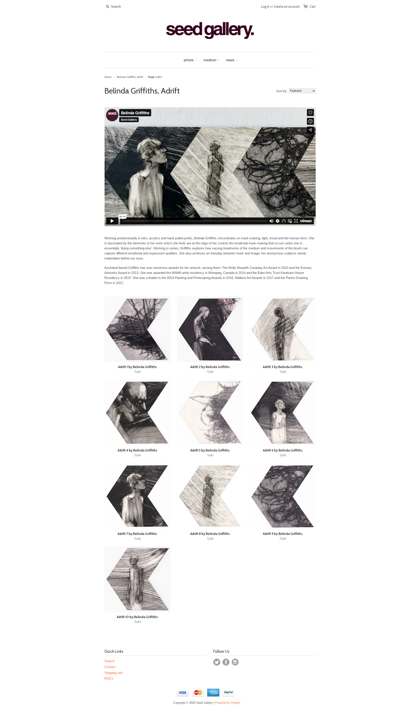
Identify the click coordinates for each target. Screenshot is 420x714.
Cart (313, 7)
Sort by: (281, 91)
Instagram (235, 662)
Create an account (287, 7)
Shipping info (113, 673)
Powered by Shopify (227, 702)
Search (109, 661)
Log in (265, 7)
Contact (110, 667)
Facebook (225, 662)
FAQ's (108, 678)
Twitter (216, 662)
